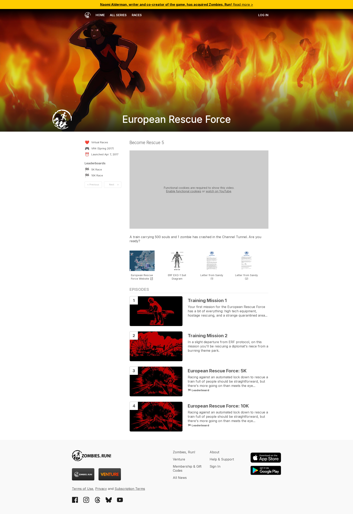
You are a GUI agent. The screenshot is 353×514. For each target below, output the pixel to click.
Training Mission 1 (207, 300)
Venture (179, 459)
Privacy (101, 489)
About (214, 452)
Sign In (215, 466)
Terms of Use (82, 489)
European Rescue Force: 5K (217, 370)
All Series (118, 15)
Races (137, 15)
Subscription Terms (130, 489)
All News (180, 478)
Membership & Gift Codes (187, 468)
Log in (263, 15)
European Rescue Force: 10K (218, 406)
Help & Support (222, 459)
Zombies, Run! (184, 452)
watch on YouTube (218, 191)
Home (100, 15)
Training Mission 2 (208, 335)
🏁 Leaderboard (198, 390)
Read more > (176, 4)
